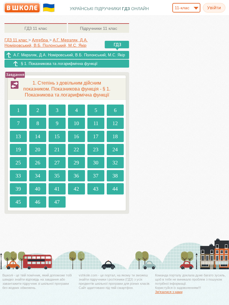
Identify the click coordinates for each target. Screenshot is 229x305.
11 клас (35, 28)
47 (57, 202)
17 (95, 136)
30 (95, 163)
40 (37, 189)
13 (18, 136)
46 (37, 202)
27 (57, 163)
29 (76, 163)
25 (18, 163)
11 (95, 123)
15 (57, 136)
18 (115, 136)
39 (18, 189)
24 (115, 149)
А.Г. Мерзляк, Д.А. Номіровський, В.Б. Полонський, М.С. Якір (69, 55)
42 (76, 189)
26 (37, 163)
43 (95, 189)
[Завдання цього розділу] (14, 85)
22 (76, 149)
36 (76, 176)
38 (115, 176)
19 (18, 149)
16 (76, 136)
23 (95, 149)
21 (57, 149)
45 (18, 202)
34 (37, 176)
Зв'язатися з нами (168, 292)
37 (95, 176)
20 (37, 149)
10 (76, 123)
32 (115, 163)
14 (37, 136)
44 (115, 189)
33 (18, 176)
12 (115, 123)
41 (57, 189)
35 (57, 176)
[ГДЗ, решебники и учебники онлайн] (22, 7)
